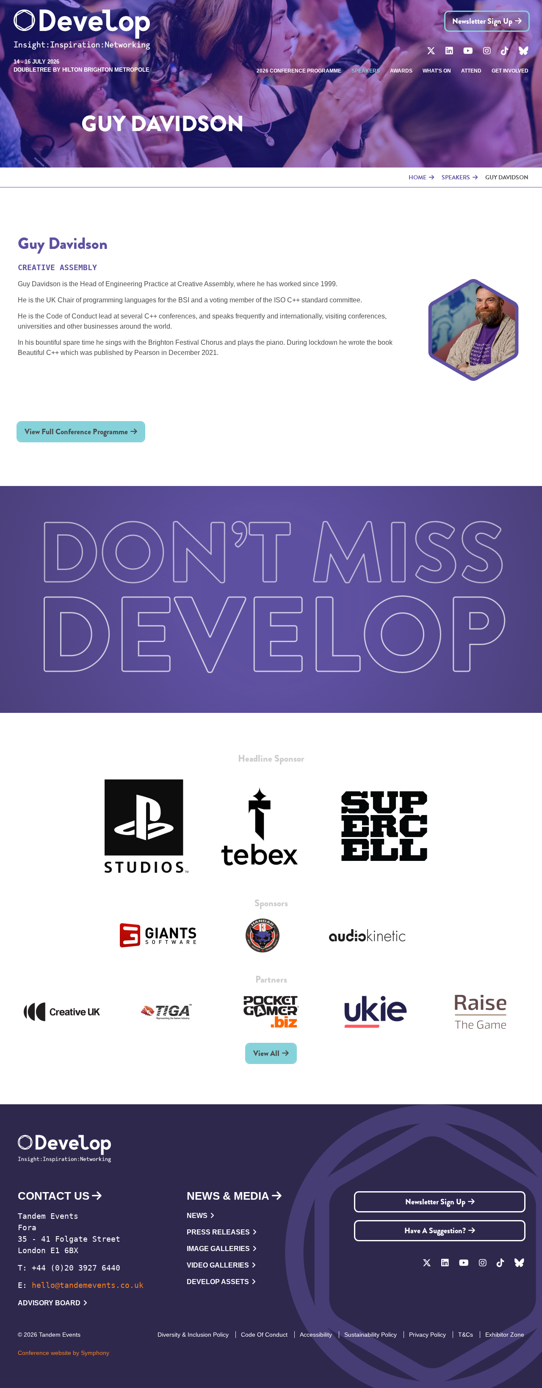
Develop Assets (218, 1281)
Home (417, 177)
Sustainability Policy (370, 1334)
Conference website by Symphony (63, 1352)
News (197, 1215)
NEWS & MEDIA (228, 1196)
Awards (401, 71)
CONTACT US (53, 1196)
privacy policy (427, 1334)
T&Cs (465, 1334)
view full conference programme (76, 431)
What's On (437, 71)
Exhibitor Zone (504, 1334)
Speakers (365, 71)
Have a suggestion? (435, 1230)
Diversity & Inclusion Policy (193, 1334)
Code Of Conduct (264, 1334)
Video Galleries (218, 1265)
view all (266, 1053)
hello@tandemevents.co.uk (88, 1285)
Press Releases (218, 1232)
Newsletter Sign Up (482, 21)
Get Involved (510, 71)
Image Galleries (218, 1248)
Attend (471, 71)
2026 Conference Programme (299, 71)
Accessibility (316, 1334)
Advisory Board (49, 1303)
